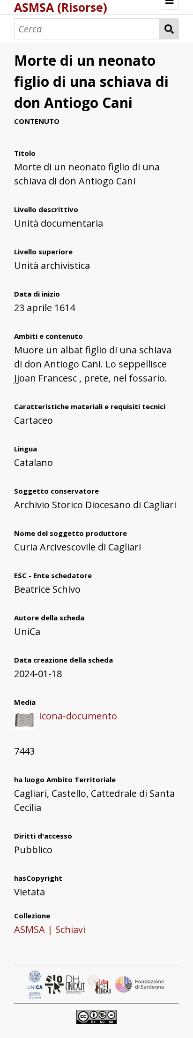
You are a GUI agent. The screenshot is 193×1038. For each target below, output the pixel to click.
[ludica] (101, 983)
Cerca (169, 28)
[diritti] (96, 1015)
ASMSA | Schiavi (49, 929)
